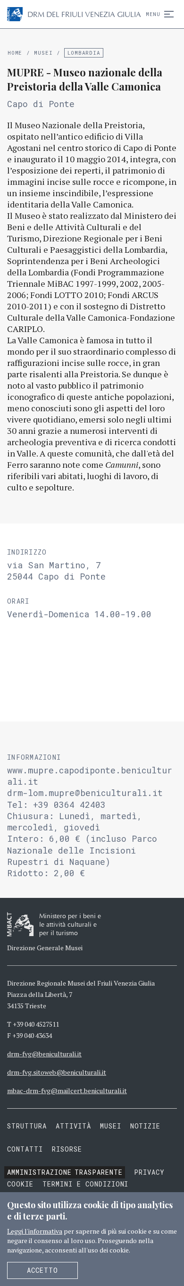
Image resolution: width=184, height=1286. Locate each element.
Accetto (42, 1270)
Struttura (27, 1125)
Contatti (25, 1149)
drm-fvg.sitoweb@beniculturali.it (56, 1072)
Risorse (67, 1149)
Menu (153, 13)
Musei (43, 52)
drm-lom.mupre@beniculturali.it (85, 792)
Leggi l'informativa (34, 1231)
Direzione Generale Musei (45, 947)
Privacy (149, 1172)
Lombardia (83, 52)
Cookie (20, 1183)
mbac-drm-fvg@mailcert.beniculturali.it (67, 1090)
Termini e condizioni (85, 1183)
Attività (73, 1125)
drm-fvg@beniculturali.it (44, 1053)
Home (15, 52)
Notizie (145, 1125)
